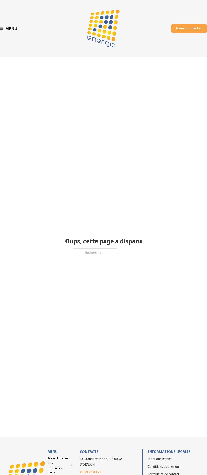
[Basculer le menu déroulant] (1, 28)
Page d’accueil (58, 458)
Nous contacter (189, 28)
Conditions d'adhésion (163, 466)
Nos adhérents (55, 465)
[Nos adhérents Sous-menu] (71, 465)
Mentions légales (160, 459)
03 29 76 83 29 (90, 472)
